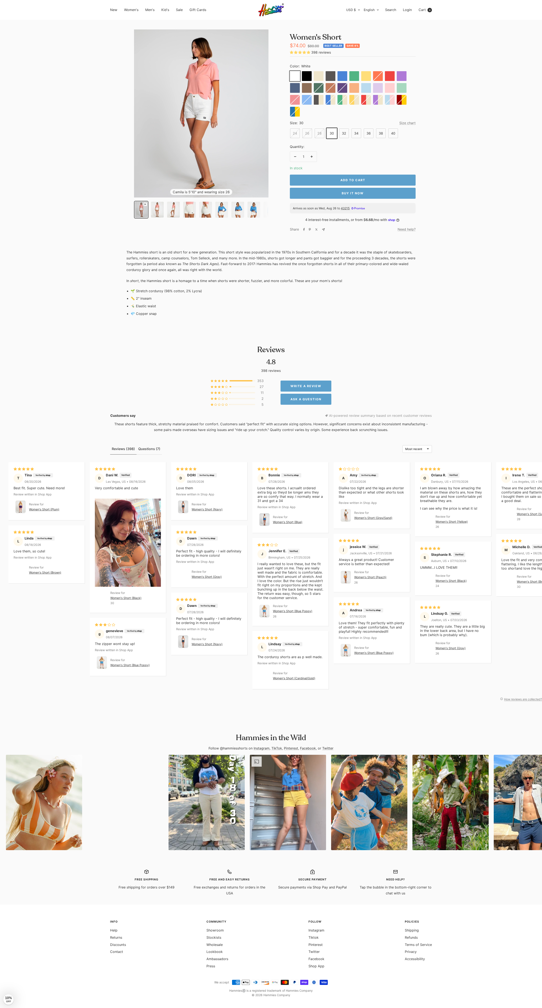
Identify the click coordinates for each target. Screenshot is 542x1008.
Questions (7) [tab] (149, 449)
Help (114, 930)
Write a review (305, 386)
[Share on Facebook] (304, 229)
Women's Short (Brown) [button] (45, 572)
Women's (131, 10)
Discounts (118, 945)
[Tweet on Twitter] (316, 229)
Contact (116, 952)
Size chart (407, 123)
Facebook (308, 748)
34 (356, 133)
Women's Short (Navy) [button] (207, 509)
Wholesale (214, 945)
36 (368, 133)
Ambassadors (217, 959)
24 (295, 133)
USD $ (351, 10)
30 (332, 133)
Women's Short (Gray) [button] (207, 577)
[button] (300, 52)
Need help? (407, 229)
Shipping (412, 930)
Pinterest (291, 748)
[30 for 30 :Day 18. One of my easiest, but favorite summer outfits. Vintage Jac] (207, 802)
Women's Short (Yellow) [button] (452, 522)
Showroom (215, 930)
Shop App (316, 966)
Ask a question (305, 399)
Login (407, 10)
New (113, 10)
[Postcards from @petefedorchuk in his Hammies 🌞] (125, 802)
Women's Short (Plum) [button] (44, 509)
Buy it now (353, 193)
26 (307, 133)
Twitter (327, 748)
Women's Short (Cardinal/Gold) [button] (294, 678)
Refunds (411, 937)
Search (390, 10)
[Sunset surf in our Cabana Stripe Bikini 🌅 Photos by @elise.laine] (44, 802)
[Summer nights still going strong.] (369, 802)
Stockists (213, 937)
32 (344, 133)
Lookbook (214, 952)
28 (319, 133)
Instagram (262, 748)
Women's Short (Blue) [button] (287, 522)
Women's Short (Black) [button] (125, 598)
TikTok (276, 748)
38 (381, 133)
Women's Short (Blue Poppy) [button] (130, 665)
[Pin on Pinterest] (310, 229)
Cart (424, 10)
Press (210, 966)
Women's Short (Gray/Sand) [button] (373, 518)
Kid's (165, 10)
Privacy (411, 952)
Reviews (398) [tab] (123, 449)
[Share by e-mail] (323, 229)
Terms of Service (418, 945)
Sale (179, 10)
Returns (116, 937)
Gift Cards (197, 10)
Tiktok (313, 937)
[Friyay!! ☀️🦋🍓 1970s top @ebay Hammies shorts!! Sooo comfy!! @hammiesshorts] (288, 802)
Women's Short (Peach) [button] (370, 577)
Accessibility (415, 959)
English (369, 10)
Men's (150, 10)
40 (393, 133)
